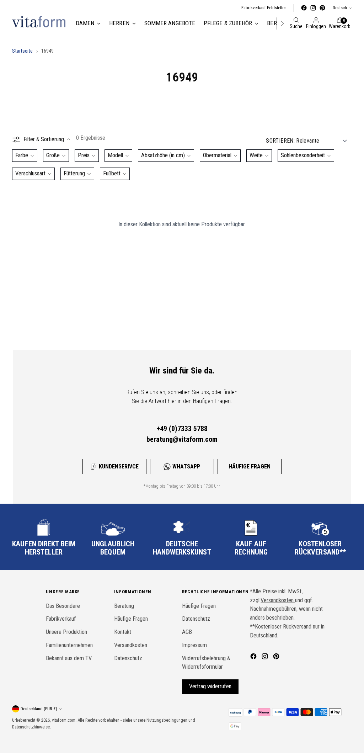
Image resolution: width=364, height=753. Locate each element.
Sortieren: (280, 140)
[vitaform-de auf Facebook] (304, 8)
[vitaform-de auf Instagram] (313, 8)
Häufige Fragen (250, 466)
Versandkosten (130, 645)
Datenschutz (128, 658)
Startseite (22, 51)
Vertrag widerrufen (210, 686)
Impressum (194, 645)
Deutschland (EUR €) (39, 708)
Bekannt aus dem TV (69, 658)
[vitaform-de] (38, 21)
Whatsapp (186, 466)
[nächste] (282, 23)
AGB (187, 632)
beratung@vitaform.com (182, 439)
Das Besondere (63, 606)
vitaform (59, 720)
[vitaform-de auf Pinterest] (322, 8)
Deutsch (340, 7)
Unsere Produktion (66, 632)
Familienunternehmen (69, 645)
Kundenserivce (119, 466)
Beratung (124, 606)
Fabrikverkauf (61, 618)
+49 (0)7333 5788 (182, 428)
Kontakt (122, 632)
